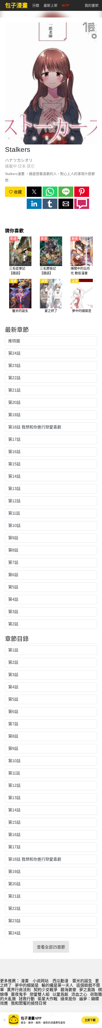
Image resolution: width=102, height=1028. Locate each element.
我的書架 (92, 5)
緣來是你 (68, 999)
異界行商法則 (19, 990)
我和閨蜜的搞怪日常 (29, 1003)
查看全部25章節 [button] (51, 947)
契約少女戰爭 (45, 990)
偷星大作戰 (47, 999)
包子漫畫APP (31, 1018)
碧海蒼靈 (68, 990)
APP (65, 5)
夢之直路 (87, 990)
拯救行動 (27, 999)
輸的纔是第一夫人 (57, 985)
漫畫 (25, 981)
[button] (34, 192)
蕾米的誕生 (82, 981)
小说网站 (41, 981)
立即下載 (90, 1020)
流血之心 (79, 994)
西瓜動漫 (60, 981)
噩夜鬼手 (19, 994)
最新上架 (50, 5)
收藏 (17, 192)
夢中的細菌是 (27, 985)
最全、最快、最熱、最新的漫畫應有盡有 (43, 1022)
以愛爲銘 (60, 994)
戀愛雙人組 (40, 994)
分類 (35, 5)
